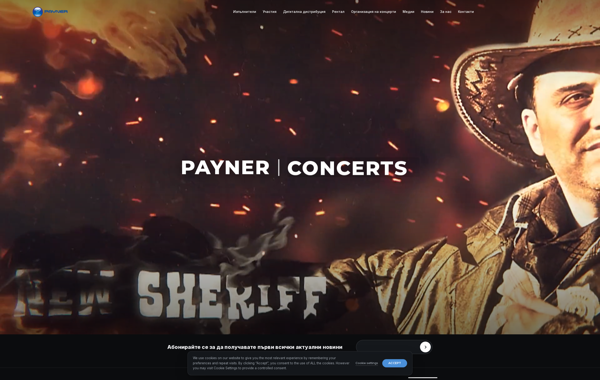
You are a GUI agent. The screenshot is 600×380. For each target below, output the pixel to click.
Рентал (338, 12)
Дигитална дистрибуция (304, 12)
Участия (270, 12)
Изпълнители (244, 12)
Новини (427, 12)
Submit (425, 347)
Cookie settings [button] (367, 363)
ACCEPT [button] (394, 363)
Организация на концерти (373, 12)
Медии (408, 12)
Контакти (466, 12)
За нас (445, 12)
